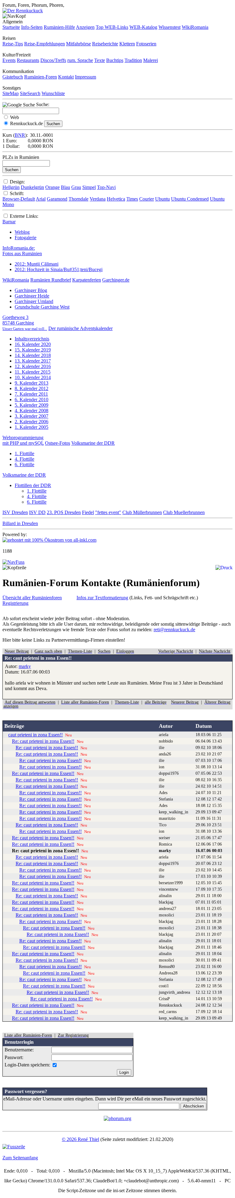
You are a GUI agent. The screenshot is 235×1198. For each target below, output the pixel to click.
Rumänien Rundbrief (50, 279)
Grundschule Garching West (42, 306)
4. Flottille (24, 459)
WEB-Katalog (143, 27)
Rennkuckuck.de (26, 123)
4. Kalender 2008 (31, 410)
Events (9, 60)
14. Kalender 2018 (33, 355)
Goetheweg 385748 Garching (24, 323)
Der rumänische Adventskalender (80, 328)
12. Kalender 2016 (33, 366)
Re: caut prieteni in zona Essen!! (43, 741)
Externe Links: (24, 216)
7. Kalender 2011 (31, 394)
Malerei (150, 60)
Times (132, 199)
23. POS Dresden (64, 512)
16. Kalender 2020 (33, 344)
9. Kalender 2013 (31, 383)
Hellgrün (11, 187)
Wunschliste (53, 93)
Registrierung (15, 603)
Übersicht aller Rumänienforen (32, 597)
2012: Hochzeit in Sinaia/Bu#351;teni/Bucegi (59, 269)
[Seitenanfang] (13, 562)
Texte (99, 60)
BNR (20, 135)
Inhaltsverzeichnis (32, 338)
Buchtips (114, 60)
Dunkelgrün (32, 187)
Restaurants (28, 60)
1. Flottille (24, 453)
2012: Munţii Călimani (36, 264)
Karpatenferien (86, 279)
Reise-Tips (12, 43)
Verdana (98, 199)
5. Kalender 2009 (31, 405)
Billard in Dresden (20, 523)
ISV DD (37, 512)
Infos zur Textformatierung (102, 597)
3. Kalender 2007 (31, 416)
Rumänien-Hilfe (59, 27)
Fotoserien (146, 43)
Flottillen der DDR (33, 485)
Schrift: (17, 193)
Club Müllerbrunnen (142, 512)
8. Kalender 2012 (31, 388)
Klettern (127, 43)
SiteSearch (30, 93)
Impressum (85, 76)
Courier (146, 199)
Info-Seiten (32, 27)
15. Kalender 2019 (33, 349)
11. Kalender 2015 (32, 371)
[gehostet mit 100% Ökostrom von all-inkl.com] (49, 540)
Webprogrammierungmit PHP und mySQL (23, 440)
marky (25, 666)
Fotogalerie (25, 237)
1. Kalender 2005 (31, 427)
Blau (65, 187)
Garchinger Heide (32, 295)
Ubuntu (162, 199)
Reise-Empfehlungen (44, 43)
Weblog (22, 232)
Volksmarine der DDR (93, 443)
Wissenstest (170, 27)
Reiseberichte (105, 43)
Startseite (11, 27)
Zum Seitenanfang (20, 1157)
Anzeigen (85, 27)
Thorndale (78, 199)
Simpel (89, 187)
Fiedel (88, 512)
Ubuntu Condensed (190, 199)
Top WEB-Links (112, 27)
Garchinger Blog (31, 290)
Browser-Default (18, 199)
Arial (41, 199)
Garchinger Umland (34, 301)
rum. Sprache (80, 60)
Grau (76, 187)
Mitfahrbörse (78, 43)
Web (14, 117)
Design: (17, 181)
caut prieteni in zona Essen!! (35, 734)
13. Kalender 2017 (33, 360)
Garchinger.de (115, 279)
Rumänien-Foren (40, 76)
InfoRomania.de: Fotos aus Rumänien (22, 250)
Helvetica (116, 199)
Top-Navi (106, 187)
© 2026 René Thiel (80, 1139)
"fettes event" (108, 512)
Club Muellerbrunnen (184, 512)
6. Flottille (24, 464)
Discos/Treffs (53, 60)
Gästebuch (12, 76)
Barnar (9, 221)
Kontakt (66, 76)
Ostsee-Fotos (57, 443)
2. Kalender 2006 (31, 421)
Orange (52, 187)
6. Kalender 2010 (31, 399)
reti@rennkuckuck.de (174, 629)
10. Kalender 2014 (33, 377)
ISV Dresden (15, 512)
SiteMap (10, 93)
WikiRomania (195, 27)
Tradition (133, 60)
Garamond (57, 199)
